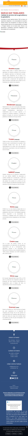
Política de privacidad (14, 386)
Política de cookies (14, 388)
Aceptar (20, 433)
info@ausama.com (14, 366)
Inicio (2, 9)
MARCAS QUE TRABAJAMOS (12, 13)
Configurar (8, 433)
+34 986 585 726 (14, 368)
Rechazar (14, 433)
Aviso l (14, 385)
